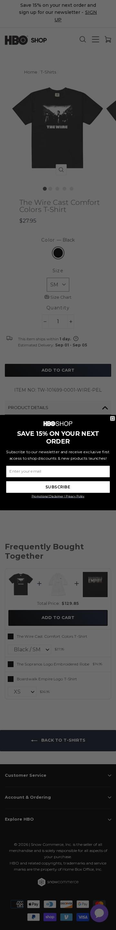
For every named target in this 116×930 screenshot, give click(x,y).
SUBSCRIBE (58, 487)
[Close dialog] (112, 418)
